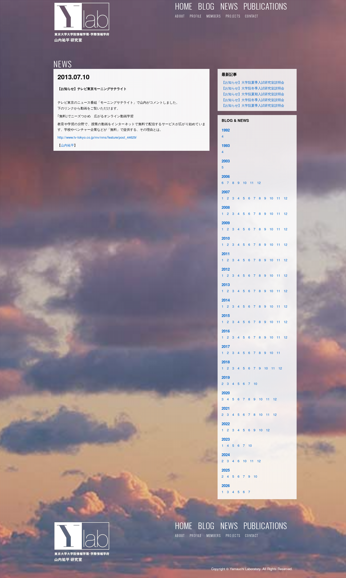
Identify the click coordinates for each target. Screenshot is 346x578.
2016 (226, 331)
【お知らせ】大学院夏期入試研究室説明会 (253, 93)
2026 (226, 485)
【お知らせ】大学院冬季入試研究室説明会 (253, 88)
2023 (226, 439)
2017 (226, 346)
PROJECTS (233, 15)
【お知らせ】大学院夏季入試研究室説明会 (253, 82)
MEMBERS (213, 15)
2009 (226, 223)
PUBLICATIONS (265, 6)
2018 (226, 362)
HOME (183, 6)
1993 (226, 145)
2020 (226, 393)
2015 (226, 315)
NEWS (229, 6)
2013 (226, 284)
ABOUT (180, 15)
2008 (226, 207)
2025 (226, 470)
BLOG (206, 6)
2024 (226, 454)
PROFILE (196, 15)
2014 (226, 300)
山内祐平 (67, 145)
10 (244, 182)
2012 (226, 269)
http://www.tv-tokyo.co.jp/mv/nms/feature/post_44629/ (97, 137)
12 (259, 182)
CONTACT (251, 15)
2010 (226, 238)
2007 (226, 192)
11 (252, 182)
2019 (226, 377)
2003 (226, 161)
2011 (226, 253)
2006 (226, 176)
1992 (226, 130)
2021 (226, 408)
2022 (226, 423)
